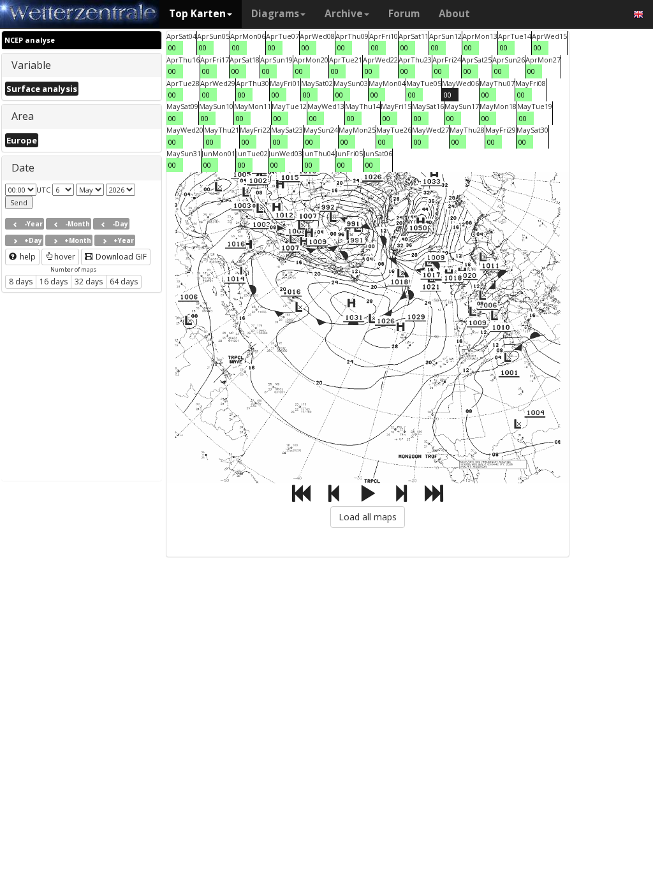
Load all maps (368, 517)
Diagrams (275, 13)
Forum (404, 13)
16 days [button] (54, 281)
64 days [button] (124, 281)
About (454, 13)
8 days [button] (21, 281)
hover (64, 256)
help (27, 256)
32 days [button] (89, 281)
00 (172, 47)
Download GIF (120, 256)
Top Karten (197, 13)
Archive (344, 13)
